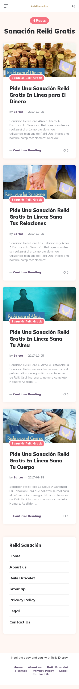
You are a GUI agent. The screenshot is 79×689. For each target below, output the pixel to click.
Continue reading (27, 150)
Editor (18, 111)
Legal (14, 610)
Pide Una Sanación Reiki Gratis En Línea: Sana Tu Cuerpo (39, 460)
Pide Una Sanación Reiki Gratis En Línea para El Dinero (39, 95)
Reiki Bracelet (22, 578)
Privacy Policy (22, 600)
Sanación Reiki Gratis (27, 77)
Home (14, 555)
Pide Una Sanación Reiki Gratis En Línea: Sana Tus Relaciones (39, 216)
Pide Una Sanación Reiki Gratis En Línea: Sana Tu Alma (39, 338)
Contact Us (19, 622)
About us (17, 567)
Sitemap (17, 589)
